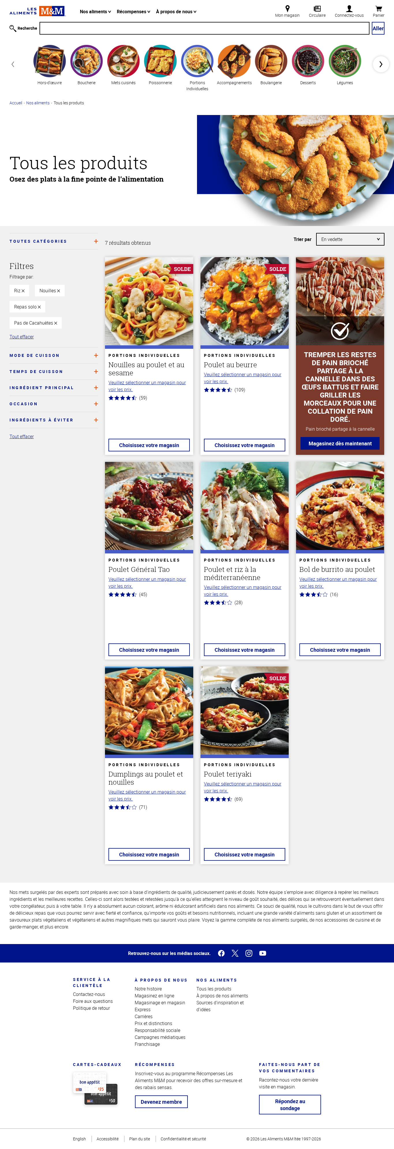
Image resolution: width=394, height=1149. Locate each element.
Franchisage (147, 1044)
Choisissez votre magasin (149, 445)
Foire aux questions (93, 1001)
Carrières (144, 1016)
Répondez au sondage (290, 1105)
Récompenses (132, 11)
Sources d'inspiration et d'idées (220, 1006)
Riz (18, 290)
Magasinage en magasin (160, 1002)
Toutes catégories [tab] (38, 241)
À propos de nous (175, 11)
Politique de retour (91, 1008)
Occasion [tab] (24, 403)
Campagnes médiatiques (160, 1037)
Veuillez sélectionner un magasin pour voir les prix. (147, 386)
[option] (49, 64)
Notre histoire (148, 989)
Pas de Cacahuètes (34, 323)
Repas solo (26, 307)
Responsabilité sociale (157, 1030)
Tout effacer (22, 337)
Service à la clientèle (91, 982)
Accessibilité (108, 1139)
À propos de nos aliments (222, 995)
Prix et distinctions (153, 1023)
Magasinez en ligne (154, 995)
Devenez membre (161, 1101)
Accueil (16, 103)
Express (143, 1009)
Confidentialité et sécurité (183, 1139)
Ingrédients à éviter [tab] (42, 420)
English (79, 1139)
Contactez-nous (89, 994)
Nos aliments (94, 11)
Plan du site (139, 1139)
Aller (378, 28)
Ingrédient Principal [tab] (42, 387)
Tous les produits (213, 989)
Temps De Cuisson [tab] (36, 371)
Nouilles (48, 290)
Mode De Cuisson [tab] (35, 355)
